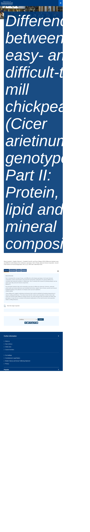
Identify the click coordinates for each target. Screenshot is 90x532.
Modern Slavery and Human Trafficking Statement (17, 361)
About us (7, 341)
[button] (5, 306)
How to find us (8, 344)
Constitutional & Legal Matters (12, 358)
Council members (9, 349)
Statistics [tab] (24, 270)
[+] (58, 271)
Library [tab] (18, 270)
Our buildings (8, 355)
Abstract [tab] (6, 270)
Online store (8, 346)
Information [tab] (12, 270)
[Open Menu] (61, 3)
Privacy (7, 363)
